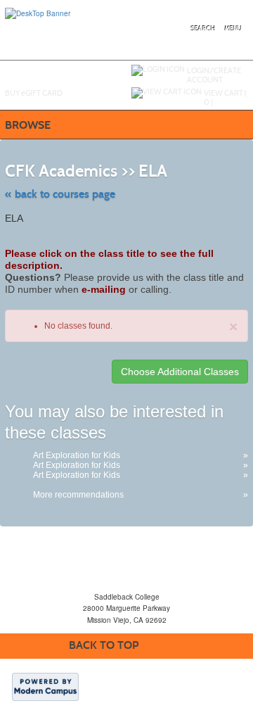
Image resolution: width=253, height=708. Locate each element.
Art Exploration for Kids (76, 455)
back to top (103, 645)
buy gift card (34, 93)
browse (28, 125)
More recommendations (78, 495)
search (203, 28)
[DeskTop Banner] (37, 13)
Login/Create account (214, 74)
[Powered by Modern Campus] (45, 686)
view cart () (225, 97)
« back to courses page (60, 194)
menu (233, 28)
